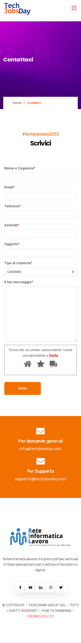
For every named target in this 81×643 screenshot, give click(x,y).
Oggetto (12, 244)
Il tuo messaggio (18, 282)
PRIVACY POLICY (40, 616)
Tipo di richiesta (18, 263)
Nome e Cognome (19, 168)
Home (17, 103)
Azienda (11, 225)
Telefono (12, 206)
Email (9, 187)
